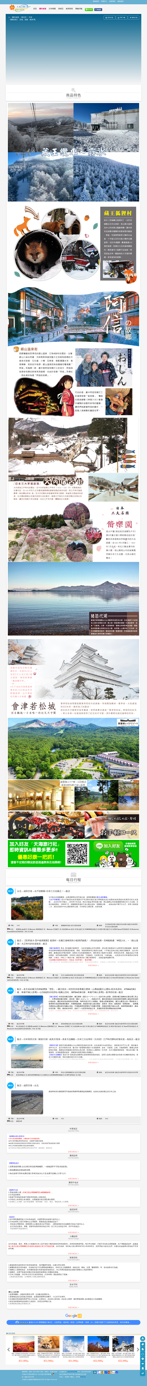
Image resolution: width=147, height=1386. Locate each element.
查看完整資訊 (92, 965)
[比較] (142, 1373)
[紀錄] (142, 1363)
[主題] (142, 1344)
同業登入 (104, 1)
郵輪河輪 (78, 9)
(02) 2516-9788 (72, 1371)
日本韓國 (52, 9)
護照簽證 (121, 1)
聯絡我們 (96, 1)
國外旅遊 (42, 9)
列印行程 (110, 17)
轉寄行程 (134, 17)
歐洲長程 (69, 9)
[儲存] (142, 1368)
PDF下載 (122, 17)
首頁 (35, 9)
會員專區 (112, 1)
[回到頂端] (142, 1338)
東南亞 (60, 9)
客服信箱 (83, 1377)
